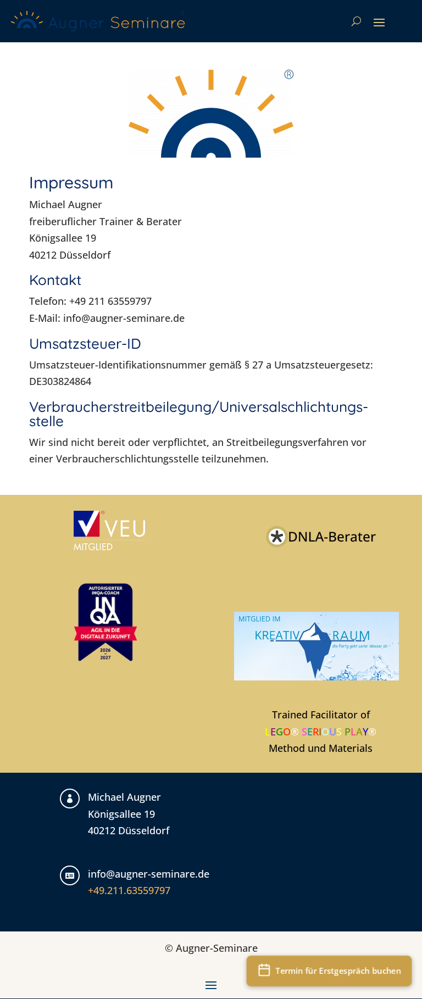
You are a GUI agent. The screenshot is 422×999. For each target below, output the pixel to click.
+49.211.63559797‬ (129, 890)
